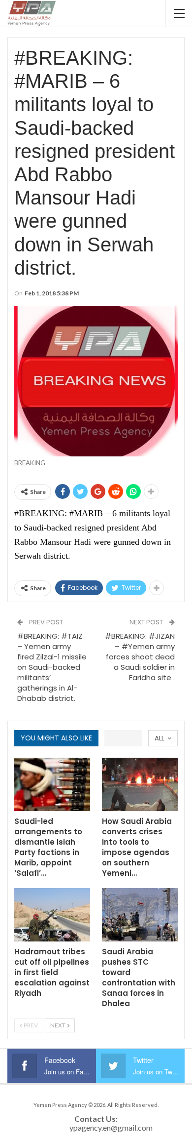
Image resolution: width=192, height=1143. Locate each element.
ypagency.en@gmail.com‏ (111, 1127)
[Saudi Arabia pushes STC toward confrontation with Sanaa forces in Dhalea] (140, 914)
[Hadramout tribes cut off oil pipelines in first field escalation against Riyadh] (52, 914)
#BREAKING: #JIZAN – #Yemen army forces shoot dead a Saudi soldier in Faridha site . (140, 657)
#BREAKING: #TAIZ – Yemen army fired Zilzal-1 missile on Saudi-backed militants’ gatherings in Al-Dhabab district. (52, 667)
